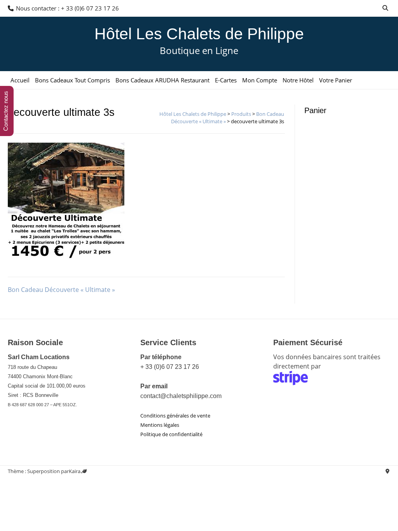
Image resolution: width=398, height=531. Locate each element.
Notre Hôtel (298, 80)
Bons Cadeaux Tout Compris (72, 80)
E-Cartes (226, 80)
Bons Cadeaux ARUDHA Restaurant (162, 80)
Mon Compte (259, 80)
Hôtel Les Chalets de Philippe (199, 34)
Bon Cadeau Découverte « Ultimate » (61, 289)
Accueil (20, 80)
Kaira (74, 471)
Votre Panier (335, 80)
